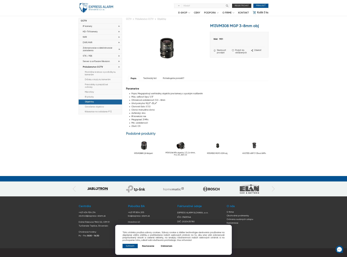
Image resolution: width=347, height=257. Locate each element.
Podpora (210, 13)
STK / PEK (87, 56)
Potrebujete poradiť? (173, 78)
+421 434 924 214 (87, 212)
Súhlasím (130, 246)
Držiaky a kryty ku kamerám (98, 80)
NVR (85, 37)
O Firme (227, 13)
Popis (133, 78)
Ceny (197, 13)
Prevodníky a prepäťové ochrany (96, 86)
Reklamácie (232, 223)
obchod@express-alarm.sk (92, 216)
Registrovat (242, 6)
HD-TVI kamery (90, 32)
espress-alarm (96, 8)
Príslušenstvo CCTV (93, 67)
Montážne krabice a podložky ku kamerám (100, 73)
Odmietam (166, 246)
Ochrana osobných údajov (240, 219)
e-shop (182, 13)
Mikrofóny (89, 92)
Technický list (150, 78)
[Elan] (249, 189)
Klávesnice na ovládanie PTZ (98, 112)
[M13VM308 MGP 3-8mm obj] (166, 48)
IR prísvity (89, 97)
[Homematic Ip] (173, 189)
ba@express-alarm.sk (139, 216)
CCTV (84, 21)
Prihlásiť (261, 6)
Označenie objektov (94, 107)
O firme (230, 212)
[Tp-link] (97, 189)
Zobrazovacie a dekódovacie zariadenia (97, 49)
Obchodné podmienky (238, 216)
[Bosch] (211, 189)
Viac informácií (184, 240)
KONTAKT (243, 13)
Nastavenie (148, 246)
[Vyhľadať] (178, 5)
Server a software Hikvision (96, 61)
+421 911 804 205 (136, 212)
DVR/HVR (87, 42)
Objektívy (89, 102)
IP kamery (87, 26)
